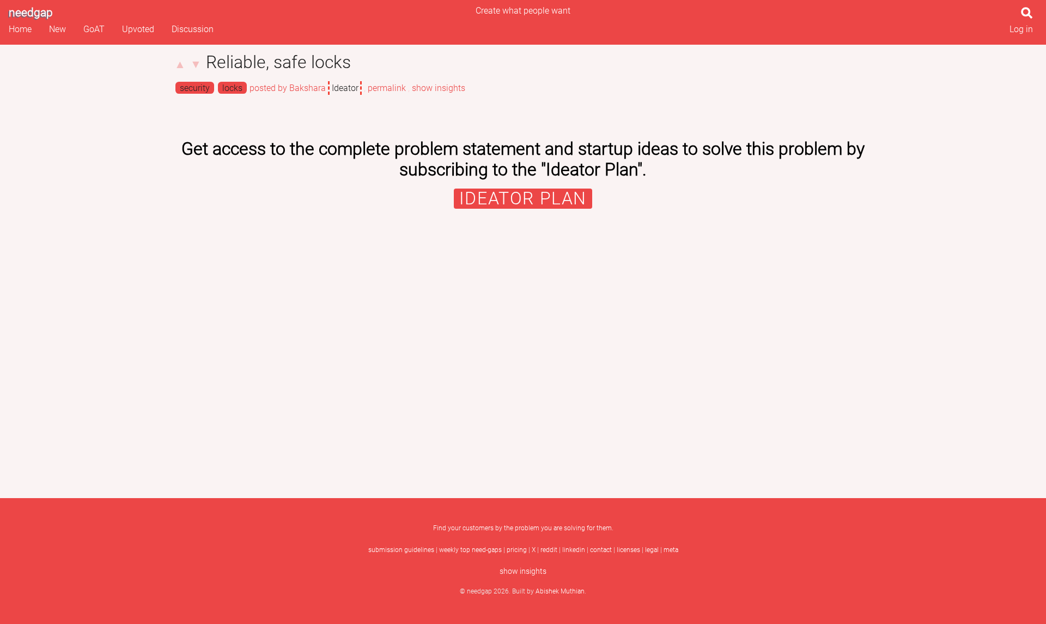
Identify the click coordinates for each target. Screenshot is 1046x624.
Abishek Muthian (560, 591)
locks (232, 88)
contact (601, 550)
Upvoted (138, 29)
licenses (628, 550)
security (195, 88)
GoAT (94, 29)
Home (20, 29)
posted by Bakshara (288, 88)
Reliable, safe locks (278, 62)
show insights (438, 88)
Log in (1021, 29)
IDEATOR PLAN (523, 199)
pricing (517, 550)
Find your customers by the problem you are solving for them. (523, 528)
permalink (387, 88)
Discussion (193, 29)
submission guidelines (401, 550)
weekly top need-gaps (470, 550)
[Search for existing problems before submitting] (1029, 16)
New (57, 29)
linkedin (573, 550)
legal (652, 550)
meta (671, 550)
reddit (548, 550)
